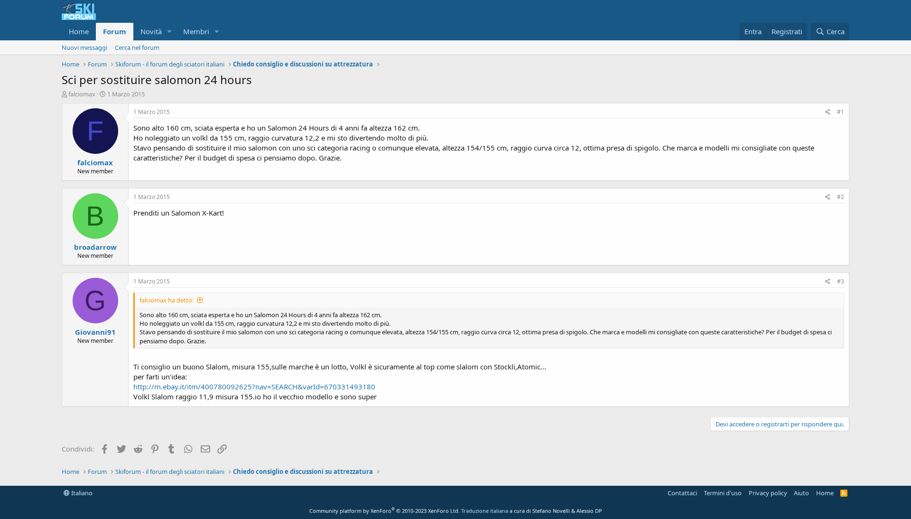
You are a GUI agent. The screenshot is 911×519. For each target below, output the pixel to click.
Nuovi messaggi (84, 47)
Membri (196, 31)
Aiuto (801, 493)
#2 (840, 197)
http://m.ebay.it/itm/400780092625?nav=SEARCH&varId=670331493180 (254, 386)
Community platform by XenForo (384, 510)
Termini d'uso (723, 493)
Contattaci (682, 493)
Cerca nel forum (137, 47)
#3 (840, 281)
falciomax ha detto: (166, 300)
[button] (169, 31)
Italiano (81, 493)
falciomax (81, 94)
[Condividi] (828, 112)
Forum (114, 31)
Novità (151, 31)
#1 (840, 112)
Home (79, 31)
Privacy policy (768, 493)
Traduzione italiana (484, 510)
